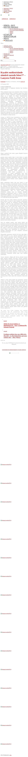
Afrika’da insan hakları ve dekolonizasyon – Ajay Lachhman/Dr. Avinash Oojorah (15, 325)
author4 (11, 33)
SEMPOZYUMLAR (10, 37)
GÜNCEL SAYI (9, 25)
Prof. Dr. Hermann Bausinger (16, 29)
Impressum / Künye (8, 1)
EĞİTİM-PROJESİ (11, 27)
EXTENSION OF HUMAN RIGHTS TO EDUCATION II (14, 349)
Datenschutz (6, 3)
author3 (11, 31)
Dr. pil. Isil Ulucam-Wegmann (17, 30)
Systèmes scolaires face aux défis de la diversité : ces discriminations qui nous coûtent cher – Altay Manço (15, 335)
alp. (11, 755)
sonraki (5, 331)
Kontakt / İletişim (8, 4)
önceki (5, 321)
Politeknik (3, 81)
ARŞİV (6, 38)
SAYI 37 (23, 81)
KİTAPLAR (8, 35)
